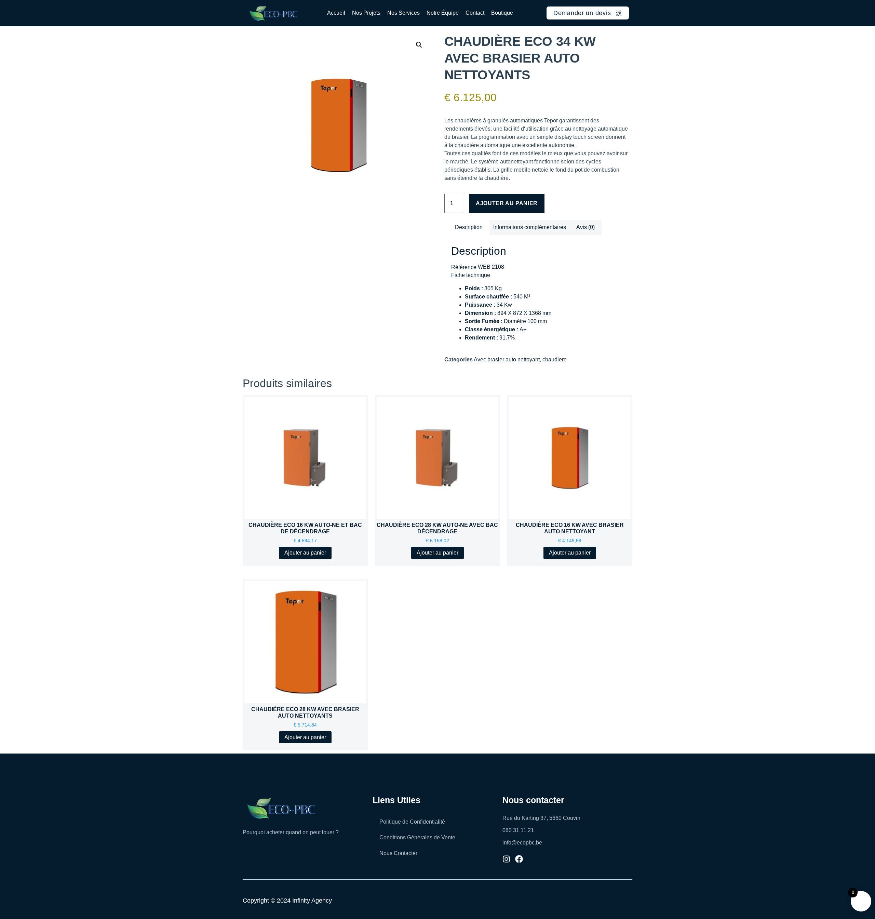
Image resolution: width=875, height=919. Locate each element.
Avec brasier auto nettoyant (507, 359)
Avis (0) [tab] (585, 227)
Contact (475, 13)
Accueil (336, 13)
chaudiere (554, 359)
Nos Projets (366, 13)
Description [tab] (469, 227)
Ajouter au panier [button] (305, 553)
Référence (463, 267)
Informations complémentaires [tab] (529, 227)
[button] (419, 45)
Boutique (502, 13)
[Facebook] (519, 859)
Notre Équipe (443, 13)
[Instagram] (506, 859)
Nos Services (403, 13)
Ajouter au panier (507, 203)
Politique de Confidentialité (412, 822)
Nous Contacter (398, 853)
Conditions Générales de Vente (417, 837)
